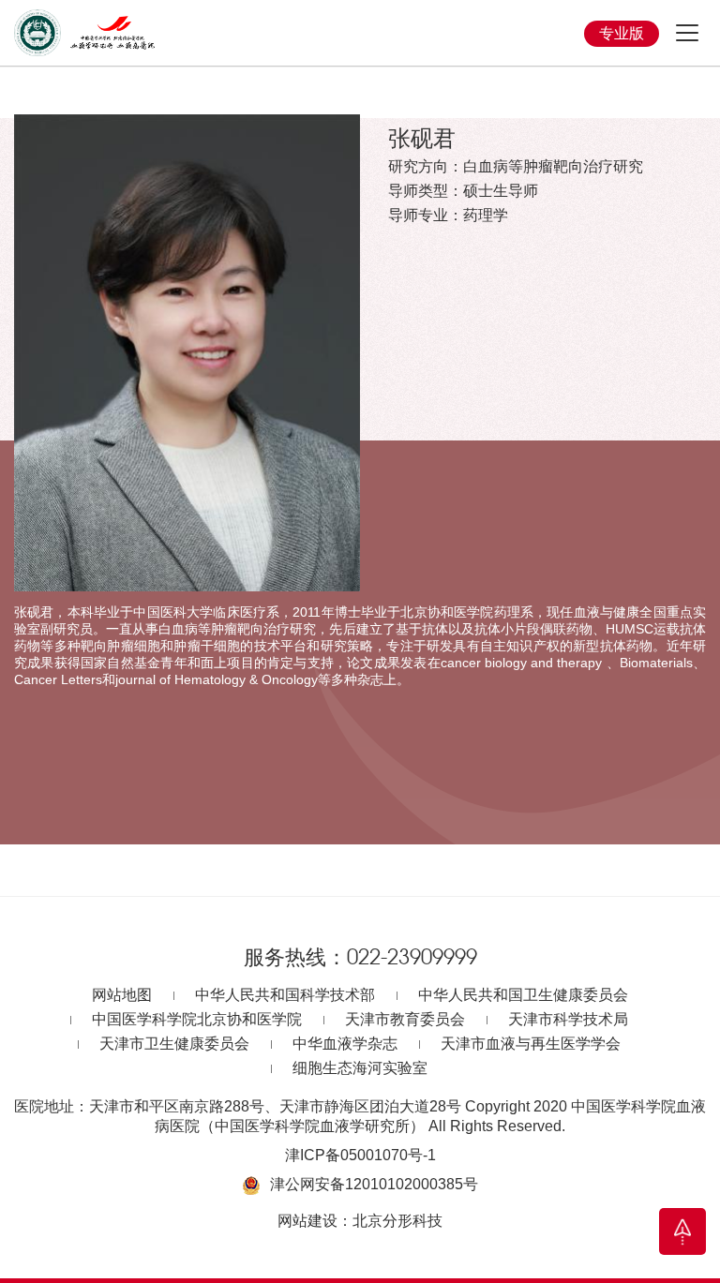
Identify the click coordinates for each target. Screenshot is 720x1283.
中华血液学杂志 (345, 1044)
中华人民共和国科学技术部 (285, 995)
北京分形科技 (397, 1221)
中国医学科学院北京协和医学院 (197, 1019)
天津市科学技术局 (568, 1019)
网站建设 (308, 1221)
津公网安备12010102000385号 (374, 1184)
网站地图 (122, 995)
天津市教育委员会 (405, 1019)
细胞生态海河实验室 (360, 1068)
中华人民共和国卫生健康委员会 (523, 995)
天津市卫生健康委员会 (174, 1044)
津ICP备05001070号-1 (360, 1155)
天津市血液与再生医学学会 (531, 1044)
